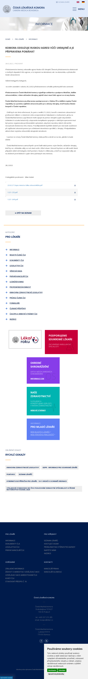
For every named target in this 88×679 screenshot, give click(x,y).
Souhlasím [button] (52, 670)
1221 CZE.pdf (12, 192)
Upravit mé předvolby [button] (56, 674)
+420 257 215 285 (45, 617)
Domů (7, 39)
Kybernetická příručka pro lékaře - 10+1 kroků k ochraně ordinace (37, 481)
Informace (33, 39)
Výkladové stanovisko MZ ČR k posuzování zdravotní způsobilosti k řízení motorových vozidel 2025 (41, 489)
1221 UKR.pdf (13, 199)
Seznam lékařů (25, 474)
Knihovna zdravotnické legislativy (23, 467)
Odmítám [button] (62, 670)
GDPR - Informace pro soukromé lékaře (60, 467)
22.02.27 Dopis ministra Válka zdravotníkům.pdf (25, 185)
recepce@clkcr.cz (46, 620)
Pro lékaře (19, 39)
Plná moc (11, 474)
